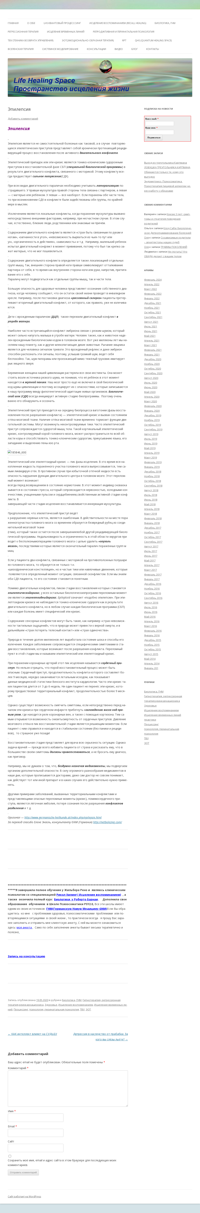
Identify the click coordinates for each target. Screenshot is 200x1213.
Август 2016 (151, 602)
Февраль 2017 (153, 574)
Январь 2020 (152, 410)
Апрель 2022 (151, 284)
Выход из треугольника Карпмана (165, 162)
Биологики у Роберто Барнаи (76, 899)
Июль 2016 (150, 607)
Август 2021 (151, 322)
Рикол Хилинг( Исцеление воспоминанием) (88, 894)
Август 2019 (151, 434)
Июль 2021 (150, 326)
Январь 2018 (152, 523)
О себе (31, 23)
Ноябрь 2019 (152, 420)
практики (150, 719)
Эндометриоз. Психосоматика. (163, 181)
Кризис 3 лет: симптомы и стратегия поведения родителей (167, 218)
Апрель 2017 (151, 565)
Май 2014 (149, 659)
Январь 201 (151, 668)
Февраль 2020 (153, 406)
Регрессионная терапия (23, 31)
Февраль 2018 (153, 518)
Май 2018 (149, 504)
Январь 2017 (152, 579)
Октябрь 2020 (152, 368)
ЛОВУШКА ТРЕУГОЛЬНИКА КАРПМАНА (167, 167)
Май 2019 (149, 448)
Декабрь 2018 (152, 471)
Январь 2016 (152, 635)
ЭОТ (88, 1009)
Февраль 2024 (153, 279)
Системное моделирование (60, 49)
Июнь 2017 (150, 556)
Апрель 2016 (151, 621)
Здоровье (51, 1004)
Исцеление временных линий (162, 715)
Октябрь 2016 (152, 593)
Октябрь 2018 (152, 481)
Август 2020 (151, 378)
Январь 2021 (152, 354)
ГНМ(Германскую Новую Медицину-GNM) (76, 909)
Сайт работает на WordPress (24, 1196)
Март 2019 (150, 457)
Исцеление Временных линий (65, 31)
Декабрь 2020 (152, 359)
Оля (146, 237)
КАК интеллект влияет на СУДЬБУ (32, 1034)
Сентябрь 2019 (153, 429)
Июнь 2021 (150, 331)
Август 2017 (151, 546)
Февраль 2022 (153, 293)
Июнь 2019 (150, 443)
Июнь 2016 (150, 612)
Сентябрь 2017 (153, 542)
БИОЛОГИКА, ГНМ (165, 23)
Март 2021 (150, 345)
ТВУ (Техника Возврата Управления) (30, 40)
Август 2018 (151, 490)
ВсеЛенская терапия (21, 49)
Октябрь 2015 (152, 649)
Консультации (96, 49)
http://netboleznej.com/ (107, 822)
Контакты (152, 49)
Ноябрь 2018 (152, 476)
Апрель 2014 (151, 663)
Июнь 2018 (150, 499)
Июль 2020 (150, 382)
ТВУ (82, 1009)
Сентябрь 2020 (153, 373)
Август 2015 (151, 654)
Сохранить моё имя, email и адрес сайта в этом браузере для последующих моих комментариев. (62, 1162)
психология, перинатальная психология (54, 1009)
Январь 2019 (152, 467)
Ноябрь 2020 (152, 364)
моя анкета (24, 927)
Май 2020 (149, 392)
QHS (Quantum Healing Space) (153, 40)
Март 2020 (150, 401)
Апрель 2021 (151, 340)
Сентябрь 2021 (153, 317)
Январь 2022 (152, 298)
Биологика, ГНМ (71, 1000)
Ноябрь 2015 (152, 644)
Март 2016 (150, 626)
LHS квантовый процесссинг (62, 23)
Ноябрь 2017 (152, 532)
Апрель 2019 (151, 453)
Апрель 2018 (151, 509)
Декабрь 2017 (152, 527)
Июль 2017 (150, 551)
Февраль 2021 (153, 350)
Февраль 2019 (153, 462)
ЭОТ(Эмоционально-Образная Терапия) (88, 40)
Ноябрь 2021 (152, 307)
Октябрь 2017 (152, 537)
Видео (119, 49)
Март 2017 (150, 570)
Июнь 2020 (150, 387)
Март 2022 (150, 289)
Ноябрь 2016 (152, 588)
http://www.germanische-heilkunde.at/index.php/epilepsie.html (63, 817)
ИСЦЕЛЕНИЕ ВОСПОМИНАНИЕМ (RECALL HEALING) (117, 23)
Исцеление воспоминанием (75, 1004)
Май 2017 (149, 560)
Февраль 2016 (153, 630)
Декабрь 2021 (152, 303)
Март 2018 (150, 513)
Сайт (11, 1141)
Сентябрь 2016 (153, 598)
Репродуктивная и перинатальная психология (123, 31)
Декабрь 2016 (152, 584)
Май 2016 (149, 616)
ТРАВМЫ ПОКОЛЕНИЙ (174, 247)
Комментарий (18, 1068)
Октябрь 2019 (152, 425)
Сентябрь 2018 (153, 485)
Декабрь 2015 (152, 640)
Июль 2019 (150, 439)
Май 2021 (149, 336)
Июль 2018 (150, 495)
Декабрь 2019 (152, 415)
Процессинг (21, 1009)
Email (12, 1126)
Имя (12, 1111)
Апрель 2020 (151, 396)
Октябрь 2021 (152, 312)
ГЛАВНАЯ (13, 23)
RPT (124, 40)
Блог (134, 49)
